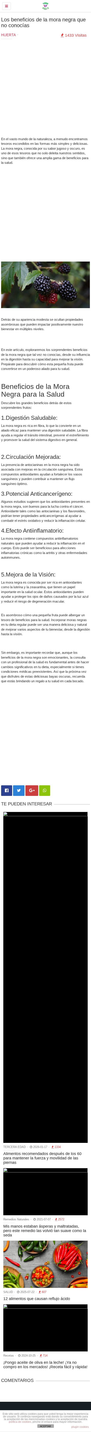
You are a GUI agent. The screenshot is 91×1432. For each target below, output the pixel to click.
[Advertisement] (45, 88)
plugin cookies (80, 1426)
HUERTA (8, 35)
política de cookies (20, 1421)
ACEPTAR (45, 1426)
